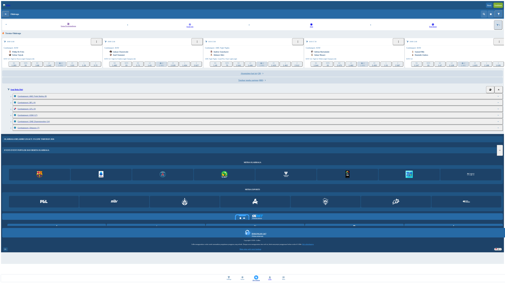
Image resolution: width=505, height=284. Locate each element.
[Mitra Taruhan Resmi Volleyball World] (286, 174)
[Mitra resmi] (43, 202)
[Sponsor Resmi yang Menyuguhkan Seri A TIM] (101, 174)
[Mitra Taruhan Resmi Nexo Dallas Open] (470, 174)
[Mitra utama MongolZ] (184, 202)
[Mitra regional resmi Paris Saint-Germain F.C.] (162, 174)
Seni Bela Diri (17, 89)
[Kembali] (5, 14)
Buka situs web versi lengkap (250, 249)
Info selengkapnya (308, 244)
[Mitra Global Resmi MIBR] (114, 202)
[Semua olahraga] (498, 25)
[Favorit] (491, 14)
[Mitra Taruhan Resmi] (409, 174)
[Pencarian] (484, 14)
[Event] (96, 41)
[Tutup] (498, 89)
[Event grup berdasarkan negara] (490, 89)
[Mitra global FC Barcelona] (39, 174)
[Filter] (498, 14)
